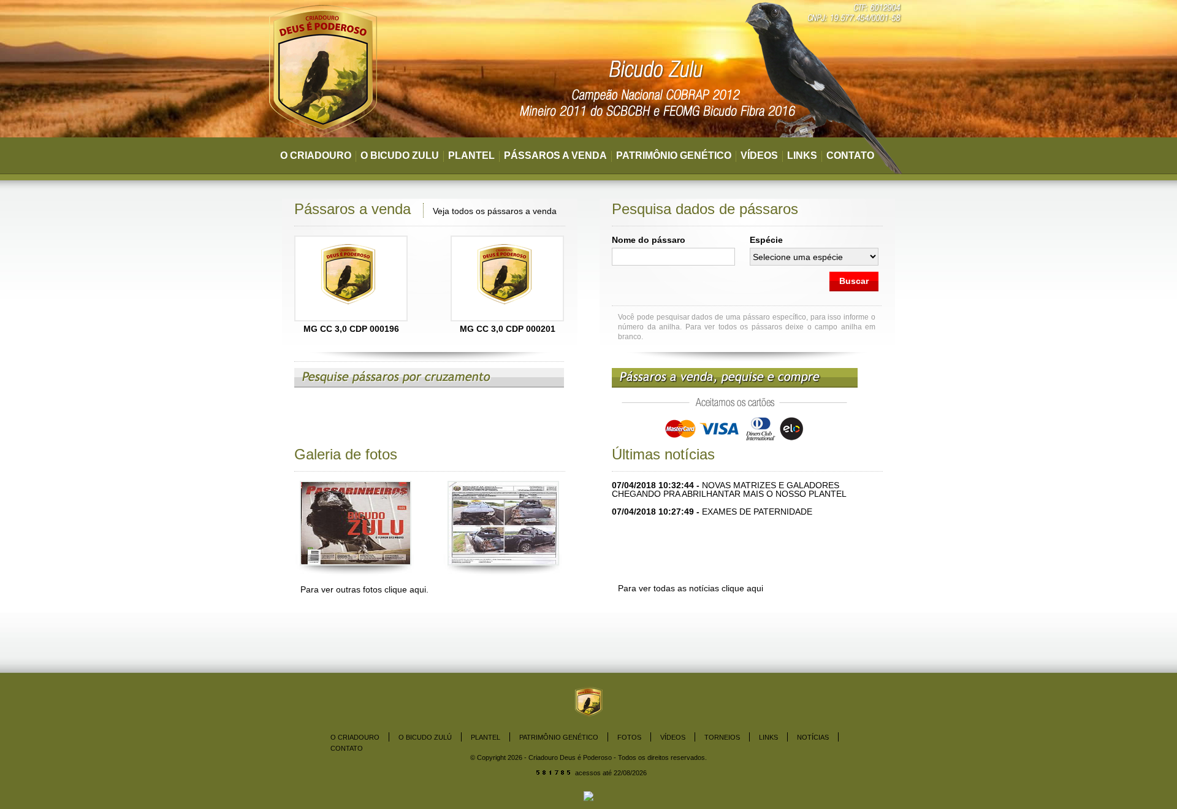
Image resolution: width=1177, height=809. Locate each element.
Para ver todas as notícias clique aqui (690, 588)
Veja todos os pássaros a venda (495, 211)
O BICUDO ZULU (399, 155)
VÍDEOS (759, 155)
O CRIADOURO (315, 155)
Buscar (854, 281)
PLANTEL (471, 155)
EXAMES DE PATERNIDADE (757, 511)
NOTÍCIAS (813, 737)
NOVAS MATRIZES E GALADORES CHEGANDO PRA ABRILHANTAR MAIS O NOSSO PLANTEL (729, 489)
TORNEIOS (722, 737)
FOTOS (629, 737)
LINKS (802, 155)
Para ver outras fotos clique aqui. (364, 589)
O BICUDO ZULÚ (425, 737)
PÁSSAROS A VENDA (555, 155)
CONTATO (850, 155)
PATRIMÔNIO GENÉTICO (673, 155)
